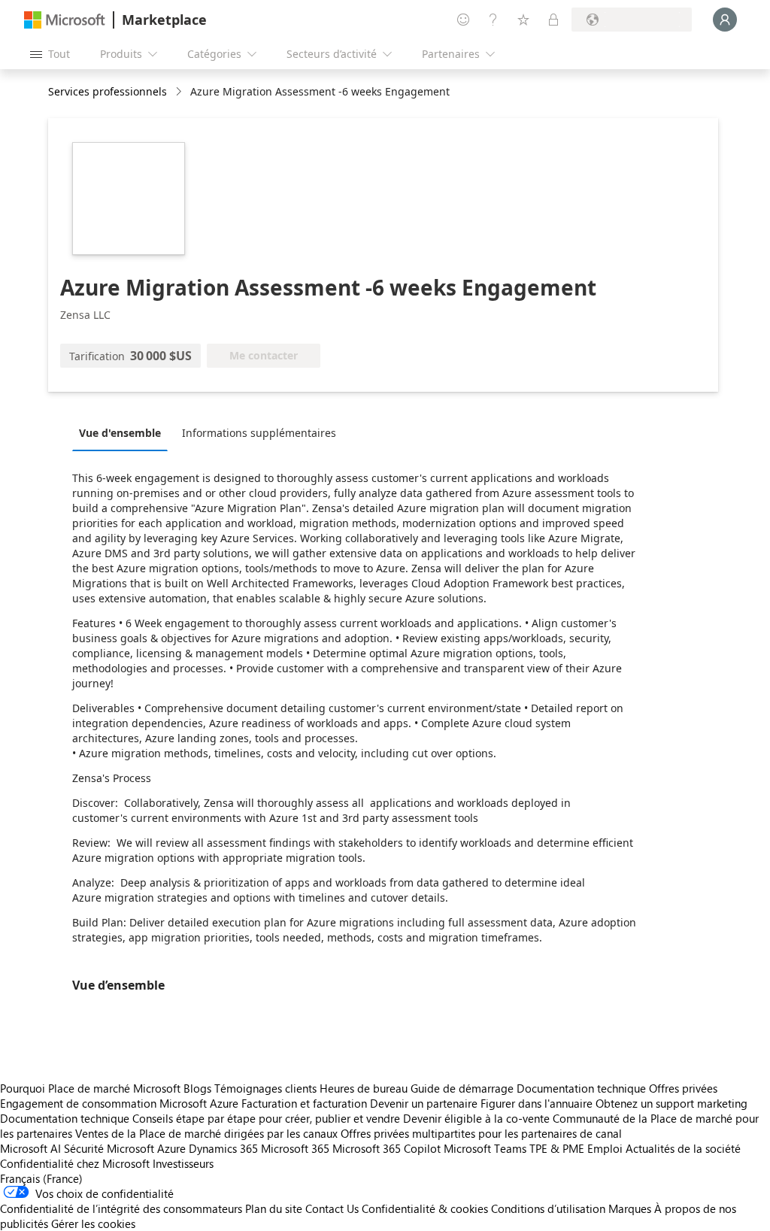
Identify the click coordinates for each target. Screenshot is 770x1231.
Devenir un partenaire (423, 1103)
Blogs (197, 1088)
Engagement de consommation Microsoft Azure (120, 1103)
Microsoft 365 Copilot (386, 1148)
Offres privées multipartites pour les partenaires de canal (481, 1133)
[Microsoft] (64, 20)
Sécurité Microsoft (109, 1148)
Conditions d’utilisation (548, 1208)
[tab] (123, 432)
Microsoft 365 (295, 1148)
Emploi (605, 1148)
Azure (171, 1148)
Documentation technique (581, 1088)
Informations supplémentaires (259, 433)
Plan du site (273, 1208)
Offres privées (683, 1088)
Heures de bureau (364, 1088)
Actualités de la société (683, 1148)
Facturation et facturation (304, 1103)
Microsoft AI (30, 1148)
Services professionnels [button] (107, 91)
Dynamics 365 (223, 1148)
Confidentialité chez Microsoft (75, 1163)
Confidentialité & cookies (425, 1208)
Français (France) (41, 1178)
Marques (629, 1208)
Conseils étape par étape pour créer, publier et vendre (266, 1118)
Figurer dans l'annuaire (536, 1103)
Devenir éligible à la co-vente (476, 1118)
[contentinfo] (180, 92)
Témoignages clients (265, 1088)
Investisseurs (183, 1163)
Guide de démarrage (462, 1088)
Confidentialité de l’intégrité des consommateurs (121, 1208)
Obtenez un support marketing (671, 1103)
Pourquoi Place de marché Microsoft (90, 1088)
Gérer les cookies (93, 1223)
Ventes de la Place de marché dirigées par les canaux (206, 1133)
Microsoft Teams (485, 1148)
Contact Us (332, 1208)
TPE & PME (556, 1148)
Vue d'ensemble (120, 433)
